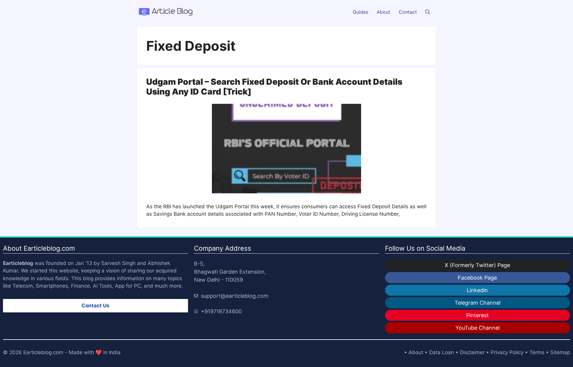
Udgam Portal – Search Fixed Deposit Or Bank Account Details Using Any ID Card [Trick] (274, 87)
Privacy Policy (507, 352)
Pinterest (477, 315)
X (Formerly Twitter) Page (477, 265)
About (383, 12)
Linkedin (477, 290)
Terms (536, 352)
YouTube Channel (477, 328)
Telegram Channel (477, 303)
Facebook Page (477, 278)
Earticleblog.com (43, 352)
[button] (427, 12)
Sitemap (560, 352)
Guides (360, 12)
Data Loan (441, 352)
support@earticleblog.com (234, 296)
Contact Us (95, 306)
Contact (408, 12)
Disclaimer (472, 352)
